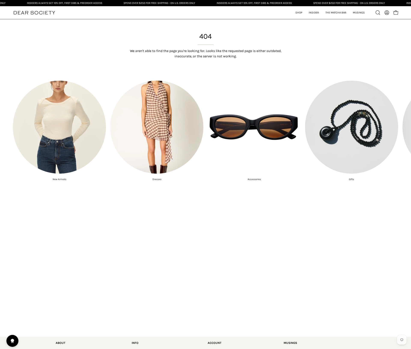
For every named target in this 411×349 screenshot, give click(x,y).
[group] (205, 131)
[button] (313, 12)
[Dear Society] (34, 12)
